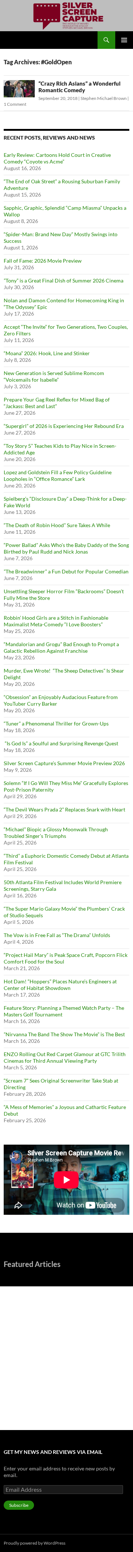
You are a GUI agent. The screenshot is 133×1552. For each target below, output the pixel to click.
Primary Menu (124, 40)
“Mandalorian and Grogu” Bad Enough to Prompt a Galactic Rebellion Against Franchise (61, 647)
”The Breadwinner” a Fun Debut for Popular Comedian (66, 571)
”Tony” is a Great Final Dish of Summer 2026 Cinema (63, 280)
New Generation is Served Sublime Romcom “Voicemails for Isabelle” (54, 376)
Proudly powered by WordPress (34, 1543)
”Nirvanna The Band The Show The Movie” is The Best (64, 1034)
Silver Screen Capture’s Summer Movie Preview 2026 (64, 763)
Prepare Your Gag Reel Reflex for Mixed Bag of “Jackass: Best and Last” (57, 402)
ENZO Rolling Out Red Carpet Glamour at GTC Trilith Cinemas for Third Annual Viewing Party (65, 1057)
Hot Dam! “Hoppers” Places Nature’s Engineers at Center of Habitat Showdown (60, 984)
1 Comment (15, 104)
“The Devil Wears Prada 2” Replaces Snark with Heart (64, 809)
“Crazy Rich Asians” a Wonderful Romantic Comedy (79, 86)
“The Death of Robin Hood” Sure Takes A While (57, 525)
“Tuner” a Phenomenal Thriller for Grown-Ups (56, 723)
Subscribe (18, 1505)
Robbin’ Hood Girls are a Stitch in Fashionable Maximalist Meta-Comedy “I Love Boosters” (56, 621)
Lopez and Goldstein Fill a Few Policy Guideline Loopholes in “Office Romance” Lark (58, 475)
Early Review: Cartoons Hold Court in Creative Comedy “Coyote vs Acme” (57, 158)
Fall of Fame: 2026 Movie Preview (43, 261)
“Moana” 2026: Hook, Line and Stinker (47, 353)
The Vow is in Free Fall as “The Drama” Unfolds (57, 935)
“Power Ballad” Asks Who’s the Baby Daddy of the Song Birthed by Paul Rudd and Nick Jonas (66, 548)
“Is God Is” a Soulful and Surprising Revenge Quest (61, 743)
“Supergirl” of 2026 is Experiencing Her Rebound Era (64, 426)
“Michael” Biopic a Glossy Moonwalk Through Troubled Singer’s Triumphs (56, 832)
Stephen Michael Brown (104, 98)
